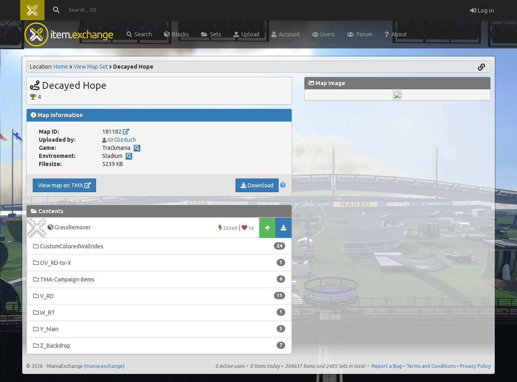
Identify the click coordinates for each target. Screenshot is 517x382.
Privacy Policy (475, 366)
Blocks (179, 34)
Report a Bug (387, 366)
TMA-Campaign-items (160, 279)
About (398, 34)
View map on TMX (61, 185)
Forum (363, 34)
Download (259, 185)
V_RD (160, 296)
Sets (214, 34)
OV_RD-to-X (160, 263)
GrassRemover (153, 227)
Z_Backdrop (160, 345)
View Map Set (91, 66)
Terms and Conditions (431, 366)
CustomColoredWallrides (160, 246)
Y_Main (160, 329)
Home (61, 66)
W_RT (160, 312)
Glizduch (125, 139)
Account (288, 34)
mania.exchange (104, 366)
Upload (249, 34)
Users (327, 34)
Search (142, 34)
